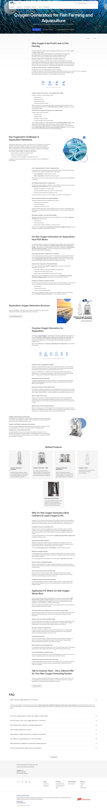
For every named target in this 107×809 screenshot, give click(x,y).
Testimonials (83, 787)
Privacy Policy (20, 801)
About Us (82, 783)
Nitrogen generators (60, 785)
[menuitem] (13, 7)
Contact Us (46, 783)
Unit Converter (71, 783)
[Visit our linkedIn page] (26, 782)
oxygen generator (42, 335)
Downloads (46, 785)
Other (57, 787)
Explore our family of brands (23, 795)
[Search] (76, 3)
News (81, 785)
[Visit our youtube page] (29, 782)
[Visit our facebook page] (23, 782)
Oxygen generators (60, 783)
